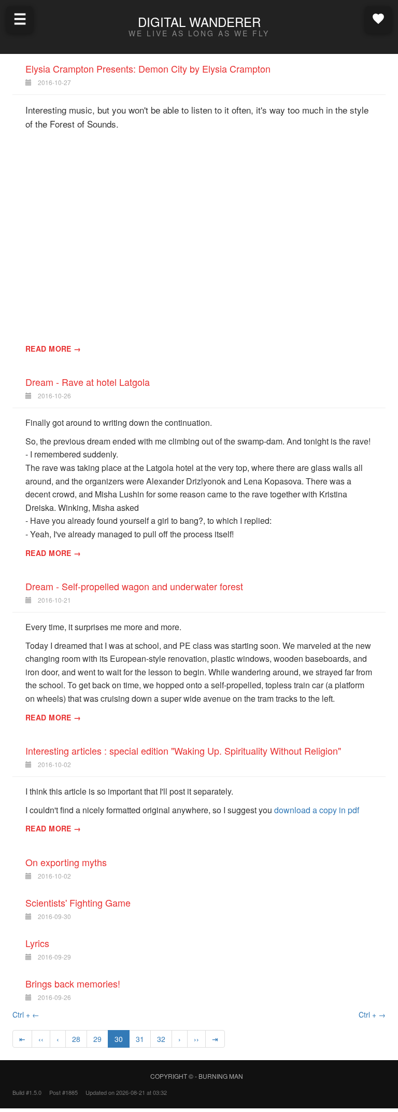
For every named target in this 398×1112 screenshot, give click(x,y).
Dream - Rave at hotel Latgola (87, 381)
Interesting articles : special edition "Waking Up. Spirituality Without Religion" (183, 750)
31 (140, 1039)
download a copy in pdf (316, 810)
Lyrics (37, 943)
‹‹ (41, 1039)
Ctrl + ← (25, 1014)
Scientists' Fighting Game (78, 902)
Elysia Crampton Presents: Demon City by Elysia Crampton (148, 68)
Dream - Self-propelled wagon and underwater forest (134, 586)
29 (97, 1039)
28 (76, 1039)
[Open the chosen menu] (378, 18)
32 (161, 1039)
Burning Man (220, 1076)
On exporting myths (66, 862)
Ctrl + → (372, 1014)
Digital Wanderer (199, 21)
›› (196, 1039)
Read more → (53, 348)
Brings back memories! (72, 983)
